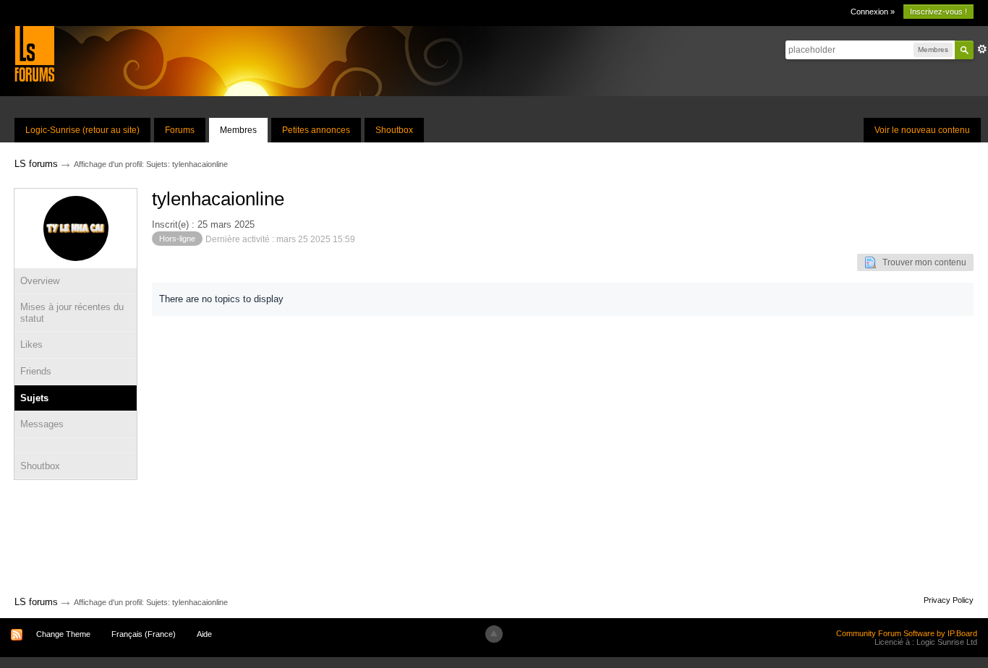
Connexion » (873, 11)
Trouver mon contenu (921, 262)
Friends (35, 371)
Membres (238, 130)
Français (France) (143, 634)
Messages (42, 424)
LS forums (36, 601)
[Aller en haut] (494, 634)
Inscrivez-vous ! (938, 11)
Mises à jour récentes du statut (72, 312)
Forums (180, 130)
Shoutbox (394, 130)
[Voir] (75, 445)
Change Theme (63, 634)
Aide (204, 634)
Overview (39, 280)
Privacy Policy (949, 600)
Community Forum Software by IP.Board (906, 633)
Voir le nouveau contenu (922, 130)
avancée (982, 49)
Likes (31, 344)
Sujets (34, 398)
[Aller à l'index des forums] (34, 53)
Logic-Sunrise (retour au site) (82, 130)
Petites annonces (316, 130)
